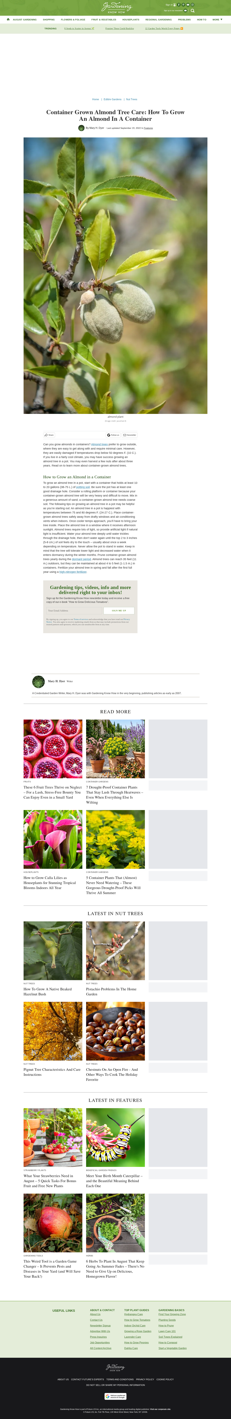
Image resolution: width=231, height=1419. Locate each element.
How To (201, 19)
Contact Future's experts (87, 1379)
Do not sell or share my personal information (115, 1385)
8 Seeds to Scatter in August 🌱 (79, 28)
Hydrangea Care (133, 1314)
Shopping (49, 19)
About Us (95, 1314)
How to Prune (166, 1325)
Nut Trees (131, 99)
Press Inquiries (98, 1337)
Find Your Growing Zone (172, 1314)
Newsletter (131, 435)
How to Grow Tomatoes (137, 1320)
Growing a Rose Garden (137, 1331)
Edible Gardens (113, 99)
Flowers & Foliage (73, 19)
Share (51, 435)
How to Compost (168, 1342)
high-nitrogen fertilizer (72, 571)
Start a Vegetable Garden (173, 1348)
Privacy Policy (145, 1379)
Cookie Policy (165, 1379)
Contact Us (96, 1320)
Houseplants (130, 19)
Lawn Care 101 (167, 1331)
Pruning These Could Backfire (119, 28)
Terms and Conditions (120, 1379)
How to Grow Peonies (136, 1342)
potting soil (83, 487)
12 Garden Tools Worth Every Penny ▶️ (164, 28)
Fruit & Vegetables (103, 19)
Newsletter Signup (100, 1325)
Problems (184, 19)
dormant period (81, 559)
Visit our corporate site (160, 1409)
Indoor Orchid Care (135, 1325)
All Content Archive (100, 1348)
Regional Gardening (159, 19)
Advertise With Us (100, 1331)
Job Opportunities (100, 1342)
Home (95, 99)
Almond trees (99, 444)
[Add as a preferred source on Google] (115, 1396)
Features (148, 128)
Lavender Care (132, 1337)
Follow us (115, 435)
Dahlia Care (131, 1348)
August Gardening (25, 19)
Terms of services (81, 619)
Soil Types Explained (170, 1337)
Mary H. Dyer (96, 128)
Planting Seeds (167, 1320)
